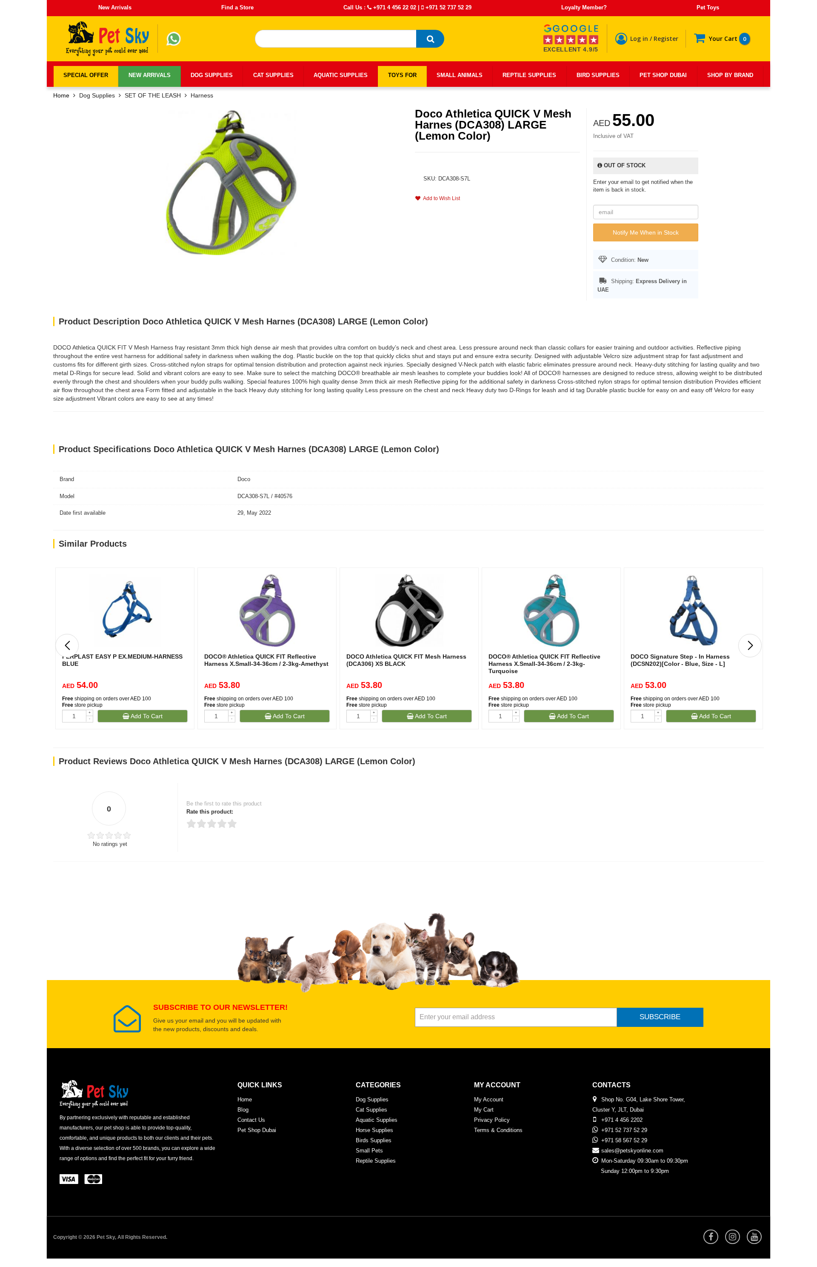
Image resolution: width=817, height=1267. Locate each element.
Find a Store (237, 7)
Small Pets (369, 1150)
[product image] (231, 182)
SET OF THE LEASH (153, 95)
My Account (488, 1099)
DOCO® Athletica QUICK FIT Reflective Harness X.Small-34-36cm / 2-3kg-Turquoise (544, 663)
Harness (202, 95)
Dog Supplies (97, 95)
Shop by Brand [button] (730, 75)
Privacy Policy (492, 1120)
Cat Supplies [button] (273, 75)
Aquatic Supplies (376, 1120)
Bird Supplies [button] (598, 75)
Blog (243, 1109)
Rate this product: (209, 811)
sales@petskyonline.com (632, 1150)
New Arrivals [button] (150, 75)
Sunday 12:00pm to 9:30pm (635, 1171)
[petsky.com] (107, 38)
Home (61, 95)
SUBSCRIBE (660, 1017)
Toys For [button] (402, 75)
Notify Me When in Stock (646, 232)
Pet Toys (708, 7)
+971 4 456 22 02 (393, 7)
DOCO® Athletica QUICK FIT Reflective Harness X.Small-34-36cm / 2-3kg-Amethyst (266, 660)
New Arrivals (114, 7)
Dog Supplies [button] (212, 75)
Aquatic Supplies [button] (341, 75)
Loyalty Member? (584, 7)
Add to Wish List (440, 198)
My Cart (484, 1109)
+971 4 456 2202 (622, 1120)
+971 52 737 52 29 (447, 7)
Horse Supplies (374, 1130)
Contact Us (251, 1120)
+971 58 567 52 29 (624, 1140)
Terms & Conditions (498, 1130)
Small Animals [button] (460, 75)
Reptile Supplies (376, 1161)
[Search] (430, 39)
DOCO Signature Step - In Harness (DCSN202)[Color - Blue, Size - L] (680, 660)
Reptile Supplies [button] (529, 75)
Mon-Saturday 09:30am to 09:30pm (644, 1161)
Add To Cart (146, 716)
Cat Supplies (371, 1109)
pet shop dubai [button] (663, 75)
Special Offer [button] (85, 75)
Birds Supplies (373, 1140)
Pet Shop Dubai (256, 1130)
